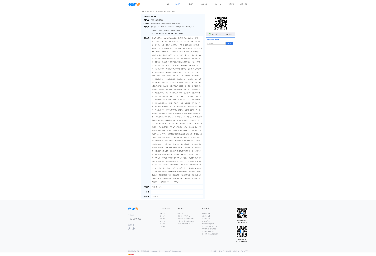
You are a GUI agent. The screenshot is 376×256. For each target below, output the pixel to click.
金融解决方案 (206, 216)
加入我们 (162, 224)
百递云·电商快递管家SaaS (186, 218)
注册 (241, 4)
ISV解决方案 (206, 221)
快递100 (180, 213)
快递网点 (149, 11)
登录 (245, 4)
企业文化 (162, 216)
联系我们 (162, 226)
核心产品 (162, 221)
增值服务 (236, 251)
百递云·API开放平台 (184, 216)
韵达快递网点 (159, 11)
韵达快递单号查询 (213, 39)
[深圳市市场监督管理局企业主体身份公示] (129, 254)
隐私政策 (228, 251)
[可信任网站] (132, 254)
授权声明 (221, 251)
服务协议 (214, 251)
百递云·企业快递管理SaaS (186, 221)
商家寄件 (231, 4)
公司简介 (162, 213)
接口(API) (218, 4)
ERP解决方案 (206, 218)
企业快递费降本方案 (208, 231)
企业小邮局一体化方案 (209, 229)
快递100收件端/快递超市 (185, 224)
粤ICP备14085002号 (165, 251)
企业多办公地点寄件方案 (209, 226)
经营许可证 (244, 251)
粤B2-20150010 (177, 251)
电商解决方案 (206, 213)
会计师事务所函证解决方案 (210, 234)
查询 (229, 43)
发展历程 (162, 218)
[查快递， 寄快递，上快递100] (133, 4)
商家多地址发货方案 (208, 224)
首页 (167, 4)
